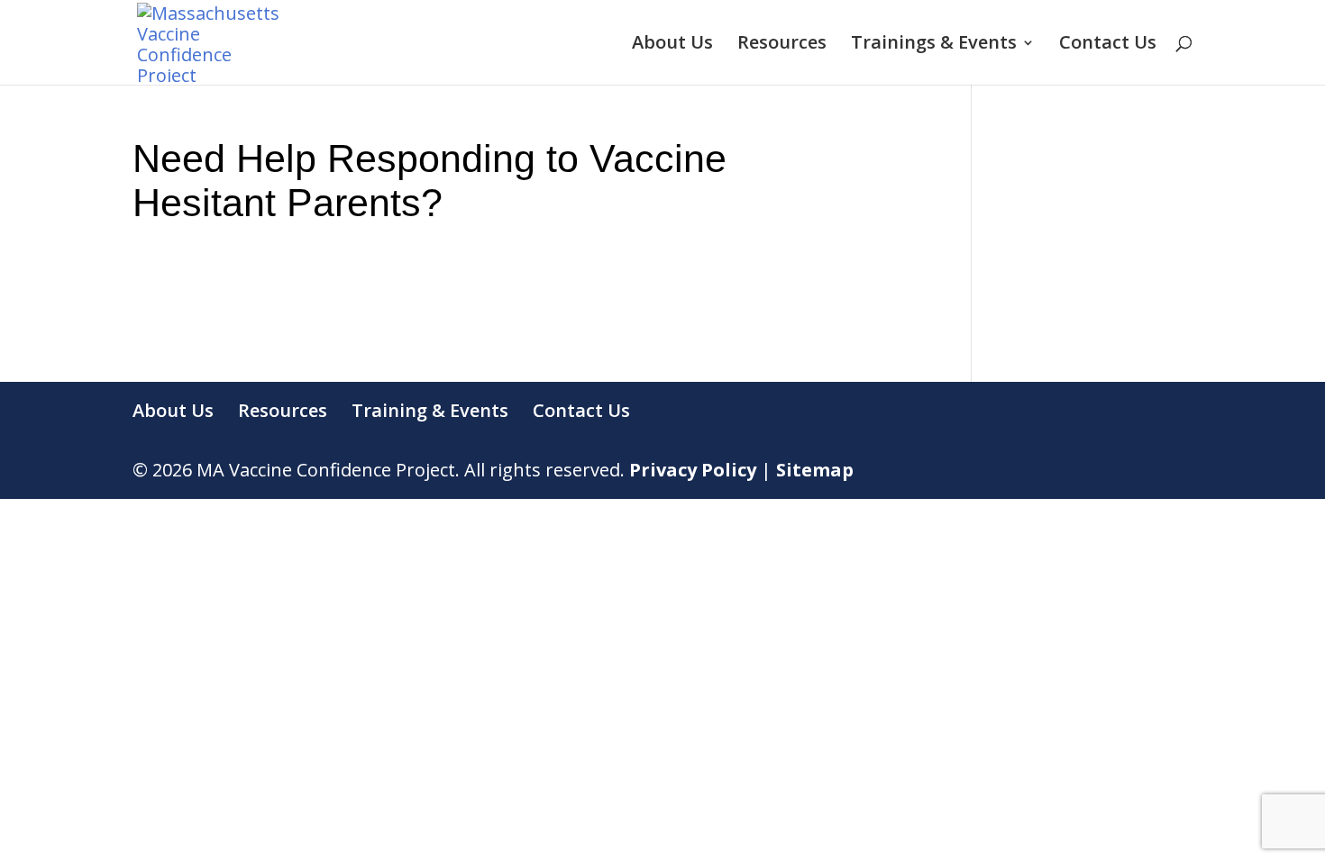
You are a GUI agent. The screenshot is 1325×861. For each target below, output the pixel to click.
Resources (782, 45)
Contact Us (1107, 45)
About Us (672, 45)
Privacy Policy (692, 470)
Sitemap (815, 470)
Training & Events (430, 410)
